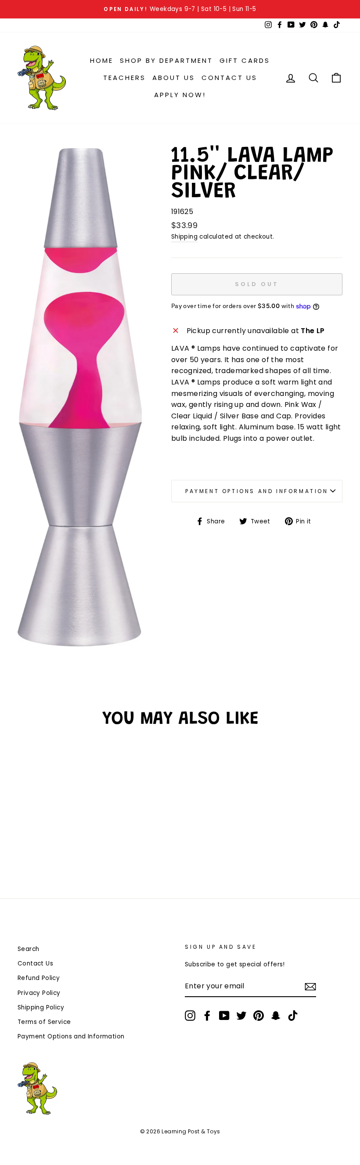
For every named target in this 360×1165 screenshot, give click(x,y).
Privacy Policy (39, 993)
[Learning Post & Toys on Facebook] (207, 1015)
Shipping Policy (41, 1007)
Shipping (184, 236)
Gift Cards (245, 60)
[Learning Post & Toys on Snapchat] (275, 1015)
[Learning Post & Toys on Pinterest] (258, 1015)
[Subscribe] (310, 986)
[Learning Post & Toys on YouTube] (224, 1015)
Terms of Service (44, 1022)
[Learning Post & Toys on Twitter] (241, 1015)
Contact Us (229, 77)
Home (101, 60)
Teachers (124, 77)
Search (28, 949)
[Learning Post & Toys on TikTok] (293, 1015)
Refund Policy (39, 978)
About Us (173, 77)
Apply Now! (180, 94)
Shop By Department (166, 60)
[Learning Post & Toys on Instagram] (190, 1015)
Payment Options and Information (256, 491)
